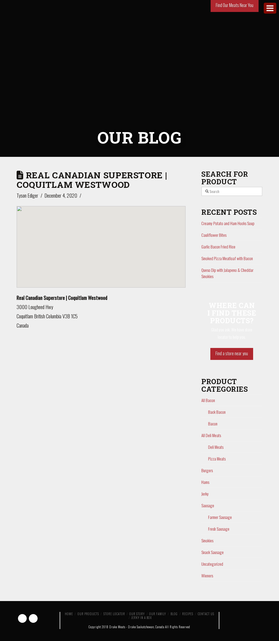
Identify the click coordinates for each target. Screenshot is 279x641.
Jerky (205, 494)
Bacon (212, 424)
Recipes (187, 614)
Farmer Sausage (220, 517)
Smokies (207, 540)
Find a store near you (232, 353)
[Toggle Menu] (270, 8)
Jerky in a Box (141, 617)
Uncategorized (212, 564)
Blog (174, 614)
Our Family (157, 614)
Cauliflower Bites (213, 235)
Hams (205, 482)
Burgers (207, 470)
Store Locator (114, 614)
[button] (101, 242)
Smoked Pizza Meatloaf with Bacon (227, 258)
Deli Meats (215, 447)
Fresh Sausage (218, 529)
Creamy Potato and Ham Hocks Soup (227, 223)
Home (69, 614)
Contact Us (206, 614)
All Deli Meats (211, 435)
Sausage (207, 505)
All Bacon (208, 400)
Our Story (137, 614)
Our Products (88, 614)
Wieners (207, 575)
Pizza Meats (217, 459)
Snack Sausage (212, 552)
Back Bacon (217, 412)
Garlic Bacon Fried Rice (218, 247)
